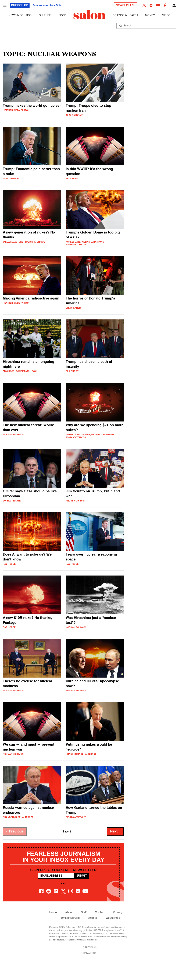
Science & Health (125, 15)
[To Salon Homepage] (89, 15)
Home (53, 912)
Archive (93, 918)
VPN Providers (89, 947)
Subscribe (19, 5)
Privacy (117, 912)
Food (62, 15)
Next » (115, 831)
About (69, 912)
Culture (45, 15)
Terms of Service (69, 918)
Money (150, 15)
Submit (81, 875)
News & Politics (20, 15)
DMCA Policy (89, 953)
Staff (84, 912)
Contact (100, 912)
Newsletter (125, 5)
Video (166, 15)
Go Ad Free (113, 918)
